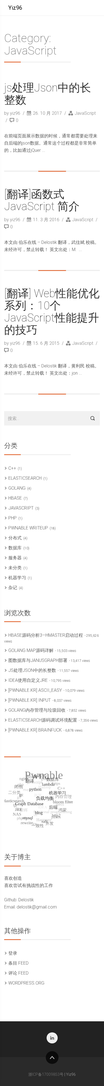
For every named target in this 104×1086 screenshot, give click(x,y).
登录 (12, 953)
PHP (12, 518)
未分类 (15, 567)
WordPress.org (26, 983)
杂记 (12, 587)
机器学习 (17, 577)
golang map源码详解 (31, 650)
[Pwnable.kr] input (29, 700)
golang (17, 488)
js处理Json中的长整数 (47, 93)
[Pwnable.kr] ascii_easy (35, 690)
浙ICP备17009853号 (46, 1074)
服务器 (15, 557)
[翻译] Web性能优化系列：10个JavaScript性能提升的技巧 (52, 311)
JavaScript (85, 113)
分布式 (15, 538)
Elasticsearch (25, 478)
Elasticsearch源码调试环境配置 (42, 720)
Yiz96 (15, 7)
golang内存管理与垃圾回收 (36, 710)
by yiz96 (12, 113)
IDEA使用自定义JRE (28, 680)
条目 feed (18, 963)
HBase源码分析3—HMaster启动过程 (45, 635)
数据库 (15, 547)
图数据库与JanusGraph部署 (37, 660)
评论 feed (18, 973)
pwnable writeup (28, 528)
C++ (12, 468)
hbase (15, 498)
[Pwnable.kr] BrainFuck (35, 730)
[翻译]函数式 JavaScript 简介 (42, 200)
